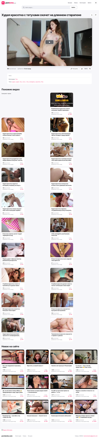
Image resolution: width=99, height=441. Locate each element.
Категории (83, 2)
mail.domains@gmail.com (90, 436)
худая (17, 81)
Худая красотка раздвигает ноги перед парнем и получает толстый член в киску (13, 159)
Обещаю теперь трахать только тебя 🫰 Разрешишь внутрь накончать (85, 416)
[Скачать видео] (91, 14)
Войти (89, 2)
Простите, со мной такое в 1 (35, 365)
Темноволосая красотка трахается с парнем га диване (61, 334)
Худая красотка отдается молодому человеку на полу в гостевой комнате (11, 184)
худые (13, 81)
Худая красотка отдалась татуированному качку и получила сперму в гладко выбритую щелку (61, 209)
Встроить (75, 68)
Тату (16, 79)
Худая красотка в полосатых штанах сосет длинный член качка (61, 184)
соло (23, 81)
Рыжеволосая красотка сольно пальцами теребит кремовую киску (60, 109)
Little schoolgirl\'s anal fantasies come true (60, 234)
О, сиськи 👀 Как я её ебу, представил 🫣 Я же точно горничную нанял (83, 366)
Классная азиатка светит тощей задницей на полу (12, 234)
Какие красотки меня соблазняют (61, 415)
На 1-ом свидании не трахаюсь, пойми (12, 366)
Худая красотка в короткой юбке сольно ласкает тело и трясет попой (12, 134)
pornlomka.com (7, 436)
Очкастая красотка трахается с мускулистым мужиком (60, 309)
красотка (38, 81)
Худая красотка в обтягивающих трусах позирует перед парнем (61, 134)
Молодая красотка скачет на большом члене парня (11, 309)
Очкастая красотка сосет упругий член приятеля (61, 259)
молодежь (32, 81)
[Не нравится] (90, 68)
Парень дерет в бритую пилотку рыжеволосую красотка (12, 259)
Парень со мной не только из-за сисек (85, 391)
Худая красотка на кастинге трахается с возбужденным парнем (11, 334)
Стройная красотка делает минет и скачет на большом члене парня (61, 284)
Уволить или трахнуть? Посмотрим (61, 365)
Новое (76, 2)
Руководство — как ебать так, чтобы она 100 (11, 416)
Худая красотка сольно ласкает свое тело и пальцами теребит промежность (12, 209)
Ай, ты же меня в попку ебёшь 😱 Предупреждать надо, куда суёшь (13, 391)
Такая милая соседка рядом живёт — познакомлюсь (37, 391)
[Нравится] (82, 68)
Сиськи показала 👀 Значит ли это (37, 415)
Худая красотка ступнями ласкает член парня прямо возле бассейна (61, 159)
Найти (73, 7)
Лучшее (70, 2)
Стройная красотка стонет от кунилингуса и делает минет (11, 284)
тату (21, 81)
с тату (27, 81)
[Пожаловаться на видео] (95, 14)
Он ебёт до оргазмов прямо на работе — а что (60, 391)
